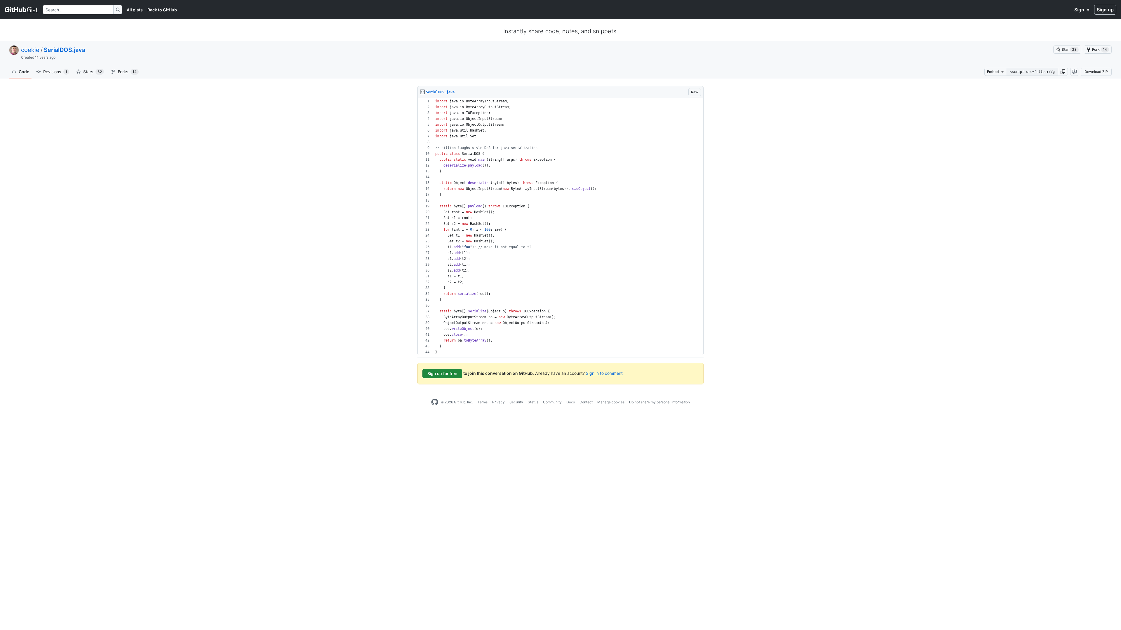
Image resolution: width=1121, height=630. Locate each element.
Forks (127, 71)
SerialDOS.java (64, 49)
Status (533, 402)
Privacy (498, 402)
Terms (483, 402)
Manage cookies (610, 402)
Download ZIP (1096, 71)
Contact (586, 402)
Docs (570, 402)
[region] (560, 226)
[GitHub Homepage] (434, 402)
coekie (30, 49)
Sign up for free (442, 373)
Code (24, 71)
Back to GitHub (162, 9)
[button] (1063, 72)
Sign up (1105, 10)
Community (552, 402)
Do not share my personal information (659, 402)
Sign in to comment (604, 373)
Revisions (55, 71)
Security (516, 402)
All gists (135, 9)
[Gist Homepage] (21, 9)
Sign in (1081, 10)
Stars (92, 71)
